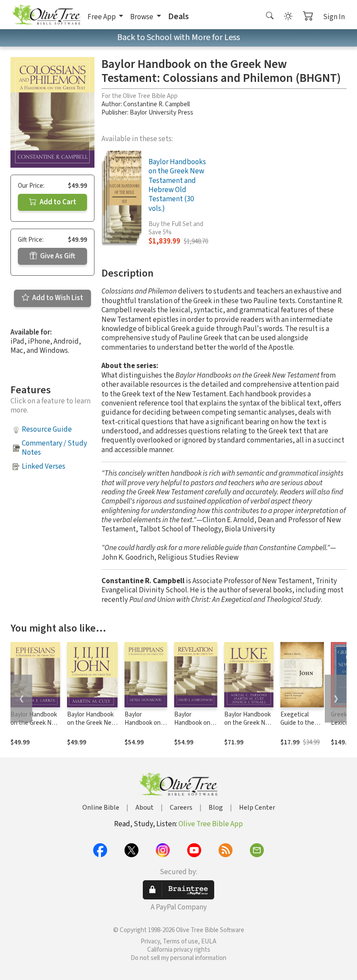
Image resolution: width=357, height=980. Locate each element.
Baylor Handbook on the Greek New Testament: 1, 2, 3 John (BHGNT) (91, 727)
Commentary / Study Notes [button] (54, 448)
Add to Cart (57, 202)
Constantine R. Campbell (156, 104)
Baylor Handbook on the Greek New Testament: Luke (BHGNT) (248, 727)
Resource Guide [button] (47, 429)
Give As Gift (57, 256)
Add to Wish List (57, 298)
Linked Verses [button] (43, 466)
